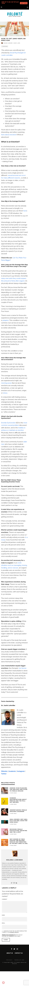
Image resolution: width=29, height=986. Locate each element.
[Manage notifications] (3, 982)
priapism (6, 320)
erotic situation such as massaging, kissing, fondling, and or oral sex (14, 565)
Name (3, 915)
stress (5, 393)
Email (3, 923)
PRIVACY (9, 960)
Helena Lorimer (8, 43)
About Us (9, 953)
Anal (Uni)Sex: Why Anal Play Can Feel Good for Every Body (19, 821)
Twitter (3, 774)
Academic (12, 771)
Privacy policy (14, 932)
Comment (5, 899)
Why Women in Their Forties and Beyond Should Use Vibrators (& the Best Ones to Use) (19, 841)
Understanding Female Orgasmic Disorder (18, 810)
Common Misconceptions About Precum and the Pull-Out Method (18, 800)
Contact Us (19, 953)
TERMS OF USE (19, 960)
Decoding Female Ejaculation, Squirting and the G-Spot (18, 831)
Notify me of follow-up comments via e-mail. (12, 936)
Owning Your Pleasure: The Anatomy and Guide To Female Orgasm (18, 789)
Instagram (21, 771)
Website (4, 771)
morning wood (6, 383)
